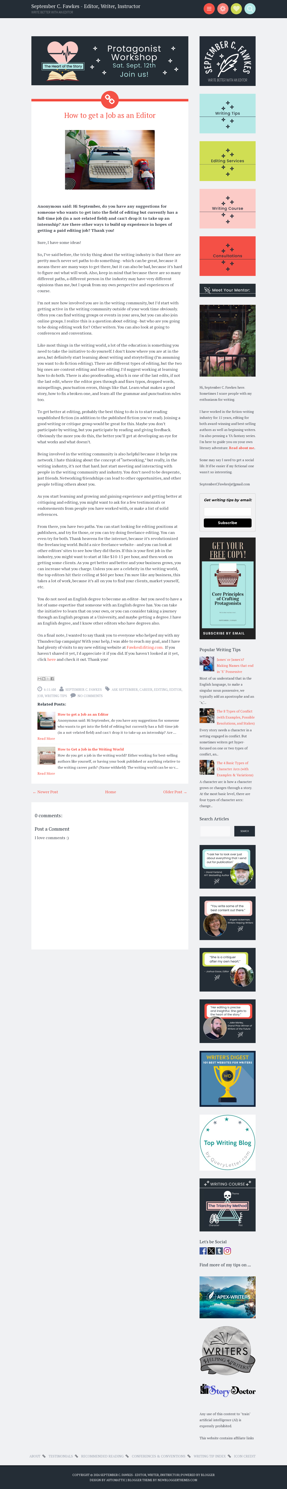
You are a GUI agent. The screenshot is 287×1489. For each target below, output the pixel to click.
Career (145, 689)
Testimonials (61, 1456)
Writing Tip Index (210, 1456)
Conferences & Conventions (158, 1456)
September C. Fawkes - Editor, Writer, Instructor (85, 6)
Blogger (208, 1475)
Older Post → (175, 791)
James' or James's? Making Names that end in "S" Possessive (235, 665)
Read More (46, 738)
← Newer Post (45, 791)
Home (110, 791)
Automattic (116, 1480)
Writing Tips (56, 695)
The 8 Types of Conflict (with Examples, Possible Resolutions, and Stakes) (236, 717)
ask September (125, 689)
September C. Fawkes (83, 689)
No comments (90, 695)
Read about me (241, 448)
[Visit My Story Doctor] (228, 1395)
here (51, 659)
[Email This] (39, 678)
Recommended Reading (102, 1456)
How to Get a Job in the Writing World (91, 749)
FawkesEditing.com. (145, 647)
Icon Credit (245, 1456)
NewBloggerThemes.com (177, 1480)
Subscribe (227, 523)
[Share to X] (48, 678)
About (34, 1456)
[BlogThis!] (43, 678)
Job (40, 695)
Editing (161, 689)
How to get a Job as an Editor (110, 115)
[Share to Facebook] (52, 678)
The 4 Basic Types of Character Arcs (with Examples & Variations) (235, 769)
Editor (175, 689)
